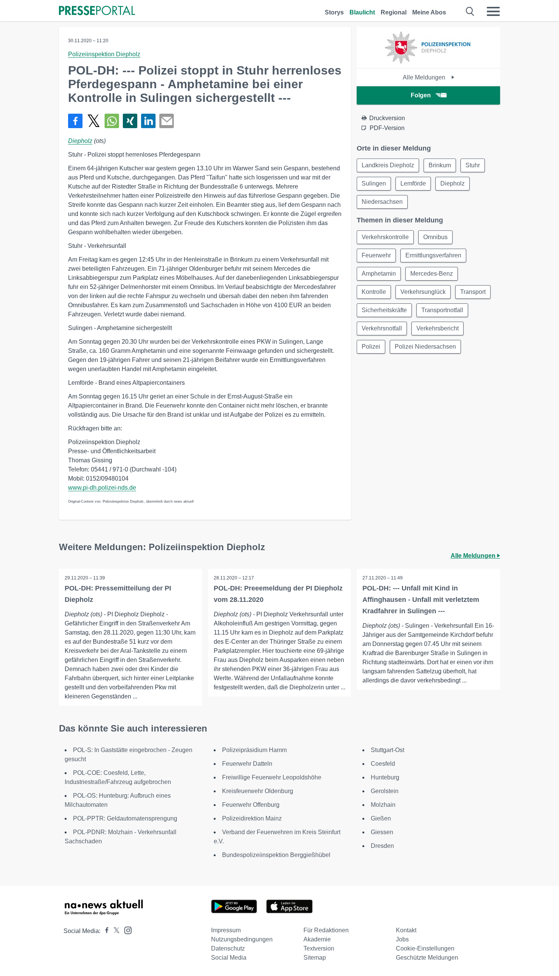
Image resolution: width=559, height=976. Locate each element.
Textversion (318, 948)
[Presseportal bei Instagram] (126, 930)
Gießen (381, 818)
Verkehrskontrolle (385, 237)
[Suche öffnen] (470, 11)
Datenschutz (228, 948)
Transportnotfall (442, 310)
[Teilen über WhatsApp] (112, 121)
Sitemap (314, 957)
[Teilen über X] (93, 121)
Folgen (421, 95)
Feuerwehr (376, 255)
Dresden (382, 846)
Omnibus (435, 237)
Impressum (226, 930)
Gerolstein (385, 791)
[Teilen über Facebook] (75, 121)
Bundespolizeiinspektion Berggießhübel (276, 855)
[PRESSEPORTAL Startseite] (97, 11)
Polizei (371, 346)
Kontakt (406, 930)
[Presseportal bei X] (114, 931)
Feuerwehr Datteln (247, 763)
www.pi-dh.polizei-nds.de (102, 487)
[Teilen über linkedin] (148, 121)
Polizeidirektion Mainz (252, 818)
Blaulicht (362, 12)
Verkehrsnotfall (382, 328)
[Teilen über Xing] (130, 121)
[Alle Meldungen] (428, 61)
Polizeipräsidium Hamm (254, 750)
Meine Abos (429, 12)
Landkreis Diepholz (388, 165)
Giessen (382, 832)
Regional (394, 12)
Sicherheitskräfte (384, 310)
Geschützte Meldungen (427, 957)
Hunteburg (385, 777)
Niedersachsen (382, 201)
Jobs (402, 939)
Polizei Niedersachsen (425, 346)
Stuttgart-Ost (387, 750)
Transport (473, 292)
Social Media (228, 957)
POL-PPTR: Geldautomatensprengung (125, 818)
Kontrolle (374, 292)
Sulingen (374, 183)
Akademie (317, 939)
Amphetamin (379, 273)
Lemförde (413, 183)
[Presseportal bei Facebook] (104, 931)
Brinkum (440, 165)
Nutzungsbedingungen (242, 939)
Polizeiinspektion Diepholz (104, 54)
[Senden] (166, 121)
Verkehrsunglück (423, 292)
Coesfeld (383, 763)
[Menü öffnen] (493, 11)
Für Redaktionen (326, 930)
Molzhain (383, 804)
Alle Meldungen (425, 77)
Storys (334, 12)
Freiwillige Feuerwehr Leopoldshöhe (271, 777)
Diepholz (80, 141)
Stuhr (472, 165)
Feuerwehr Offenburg (251, 804)
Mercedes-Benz (431, 273)
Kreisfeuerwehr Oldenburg (257, 791)
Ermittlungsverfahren (433, 255)
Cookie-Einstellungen (425, 948)
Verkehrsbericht (437, 328)
